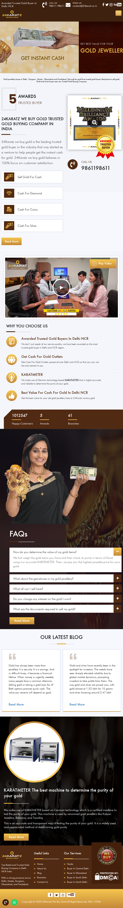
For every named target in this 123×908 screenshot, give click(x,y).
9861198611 (95, 168)
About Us (41, 868)
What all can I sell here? (28, 589)
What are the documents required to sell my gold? (44, 609)
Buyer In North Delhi (77, 882)
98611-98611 (57, 6)
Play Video (105, 263)
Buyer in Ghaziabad (77, 873)
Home (40, 864)
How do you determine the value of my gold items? (45, 552)
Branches (41, 877)
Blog (39, 873)
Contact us (42, 882)
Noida (70, 864)
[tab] (65, 552)
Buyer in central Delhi (78, 868)
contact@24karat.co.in (85, 6)
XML (90, 901)
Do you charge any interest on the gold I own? (42, 599)
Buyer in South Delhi (77, 877)
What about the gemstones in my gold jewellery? (43, 578)
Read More (21, 621)
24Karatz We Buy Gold (54, 901)
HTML (98, 901)
